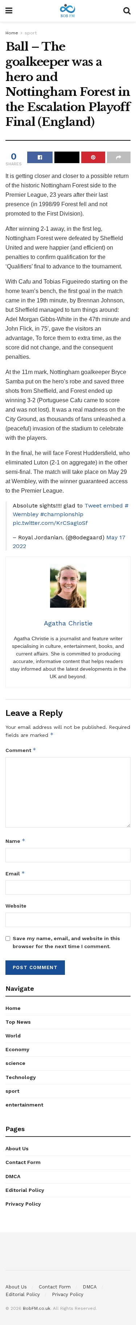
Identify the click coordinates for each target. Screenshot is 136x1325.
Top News (18, 1022)
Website (15, 906)
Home (11, 32)
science (15, 1063)
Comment (20, 750)
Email (15, 873)
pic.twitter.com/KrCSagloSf (50, 522)
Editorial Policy (24, 1190)
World (13, 1036)
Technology (20, 1077)
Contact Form (23, 1162)
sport (31, 32)
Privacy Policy (23, 1204)
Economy (17, 1049)
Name (15, 840)
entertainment (24, 1105)
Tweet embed (104, 505)
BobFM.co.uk (36, 1308)
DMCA (12, 1176)
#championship (61, 514)
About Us (17, 1148)
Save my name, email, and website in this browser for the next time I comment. (66, 942)
